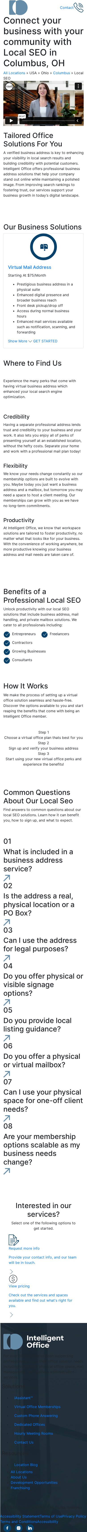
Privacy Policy (74, 1516)
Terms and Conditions (18, 1521)
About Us (19, 1477)
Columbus (61, 73)
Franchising (20, 1488)
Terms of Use (51, 1516)
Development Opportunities (34, 1482)
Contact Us (23, 1442)
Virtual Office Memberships (37, 1406)
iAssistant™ (23, 1398)
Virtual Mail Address (29, 267)
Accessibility (47, 1521)
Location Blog (26, 1464)
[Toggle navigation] (6, 7)
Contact (67, 7)
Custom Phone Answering (36, 1415)
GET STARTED (45, 341)
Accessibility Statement (20, 1516)
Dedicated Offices (29, 1424)
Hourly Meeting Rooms (33, 1433)
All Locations (14, 73)
